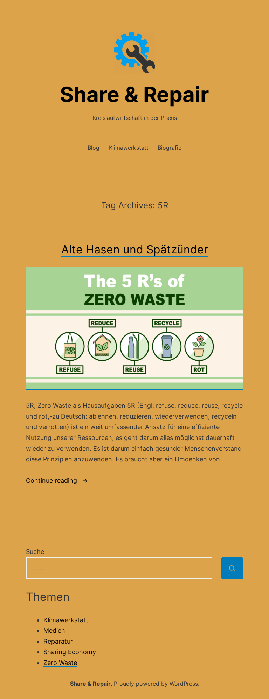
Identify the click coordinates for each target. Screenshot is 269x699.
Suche (35, 551)
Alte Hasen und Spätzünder (134, 249)
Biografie (169, 147)
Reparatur (58, 641)
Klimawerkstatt (129, 147)
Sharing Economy (69, 652)
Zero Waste (60, 662)
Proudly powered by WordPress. (156, 683)
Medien (54, 630)
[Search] (232, 568)
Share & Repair (134, 94)
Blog (93, 147)
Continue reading (57, 481)
